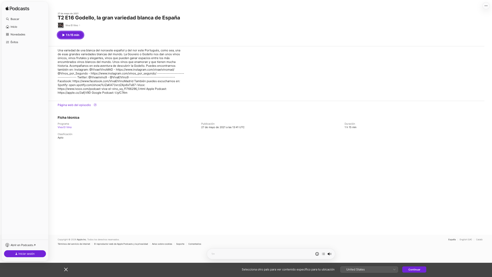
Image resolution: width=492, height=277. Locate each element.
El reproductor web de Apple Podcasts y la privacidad (121, 244)
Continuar (414, 269)
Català (479, 240)
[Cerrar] (66, 269)
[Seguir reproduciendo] (323, 254)
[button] (25, 19)
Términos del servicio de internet (74, 244)
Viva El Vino (65, 127)
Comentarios (194, 244)
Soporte (180, 244)
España (452, 240)
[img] (17, 9)
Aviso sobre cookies (162, 244)
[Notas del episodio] (317, 254)
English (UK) (466, 240)
